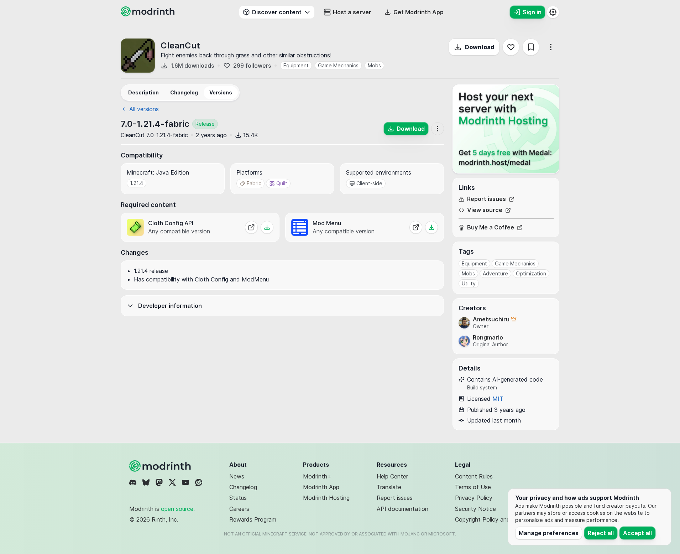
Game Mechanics (338, 65)
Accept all (637, 533)
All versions (144, 109)
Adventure (495, 273)
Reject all (601, 533)
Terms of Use (473, 487)
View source (484, 210)
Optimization (531, 273)
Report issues (486, 199)
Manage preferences (549, 533)
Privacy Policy (473, 498)
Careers (239, 509)
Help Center (392, 476)
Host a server (352, 12)
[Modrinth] (161, 466)
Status (238, 498)
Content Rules (474, 476)
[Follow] (510, 47)
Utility (469, 283)
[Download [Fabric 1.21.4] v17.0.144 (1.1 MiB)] (267, 227)
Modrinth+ (317, 476)
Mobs (374, 65)
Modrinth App (321, 487)
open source (177, 508)
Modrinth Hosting (326, 498)
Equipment (296, 65)
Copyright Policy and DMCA (492, 519)
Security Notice (475, 509)
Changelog (243, 487)
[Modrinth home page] (148, 14)
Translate (389, 487)
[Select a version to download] (431, 227)
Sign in (532, 12)
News (236, 476)
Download (480, 47)
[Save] (530, 47)
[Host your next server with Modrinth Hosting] (506, 129)
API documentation (402, 509)
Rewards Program (252, 519)
